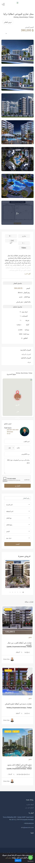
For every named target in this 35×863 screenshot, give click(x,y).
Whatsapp (10, 431)
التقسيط (16, 731)
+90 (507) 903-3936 (12, 430)
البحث (17, 544)
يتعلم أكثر (8, 858)
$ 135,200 (10, 632)
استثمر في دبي (29, 807)
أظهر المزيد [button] (27, 274)
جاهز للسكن (8, 609)
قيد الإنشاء (8, 731)
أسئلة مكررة (30, 804)
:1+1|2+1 (27, 713)
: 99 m (18, 652)
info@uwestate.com (27, 827)
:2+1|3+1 (27, 652)
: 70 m (10, 774)
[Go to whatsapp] (30, 857)
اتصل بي (17, 486)
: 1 (21, 652)
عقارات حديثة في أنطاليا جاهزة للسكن (18, 704)
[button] (9, 447)
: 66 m (18, 713)
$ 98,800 (9, 692)
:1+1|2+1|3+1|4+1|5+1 (23, 774)
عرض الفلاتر (8, 22)
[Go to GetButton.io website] (31, 861)
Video (24, 247)
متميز (9, 562)
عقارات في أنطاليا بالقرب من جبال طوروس (19, 643)
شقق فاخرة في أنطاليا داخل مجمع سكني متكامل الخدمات (20, 765)
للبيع (17, 562)
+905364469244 (29, 823)
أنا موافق (18, 860)
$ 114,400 (10, 754)
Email (8, 433)
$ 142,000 (11, 583)
